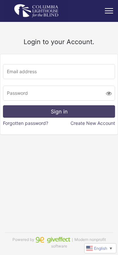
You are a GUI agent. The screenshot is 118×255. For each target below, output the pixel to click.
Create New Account (92, 123)
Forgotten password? (25, 123)
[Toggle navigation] (109, 11)
